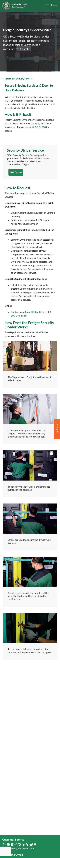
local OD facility (34, 311)
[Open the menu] (50, 5)
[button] (57, 429)
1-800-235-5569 (19, 844)
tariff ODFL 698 (37, 127)
